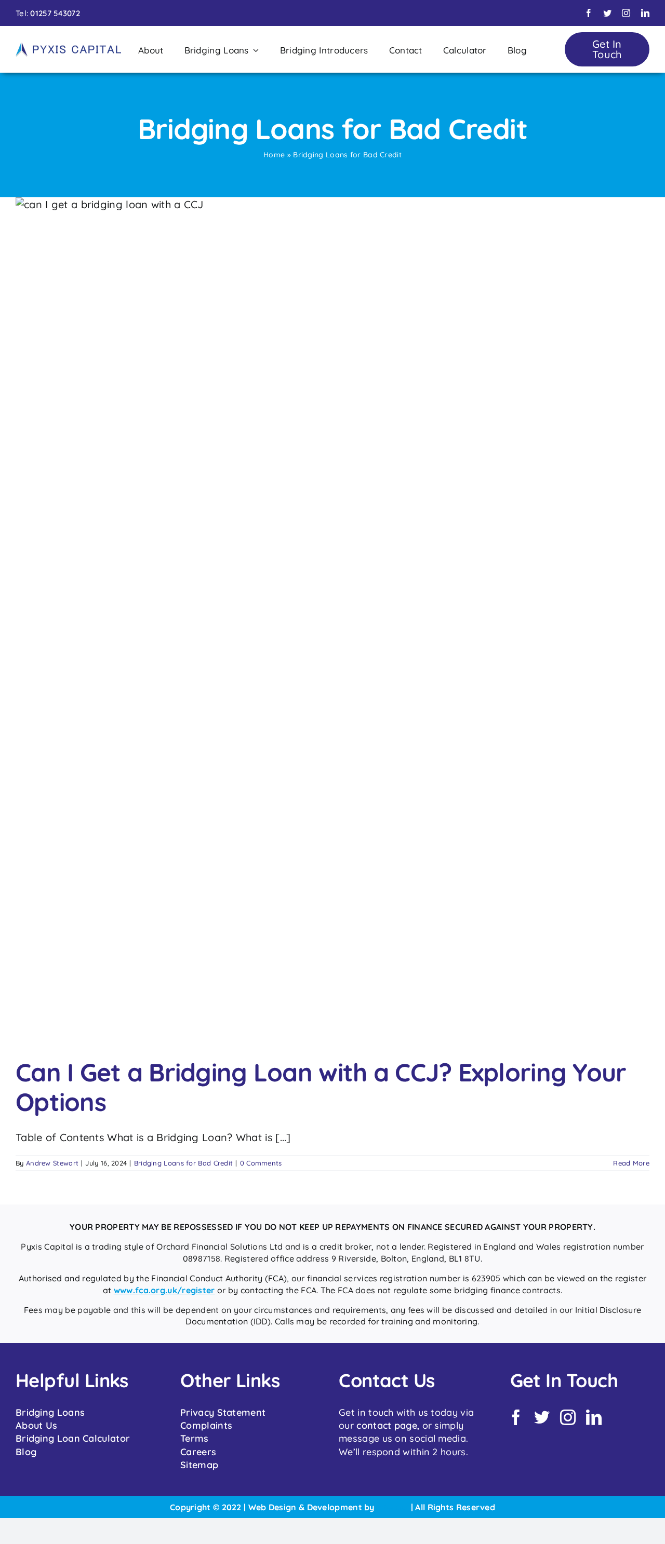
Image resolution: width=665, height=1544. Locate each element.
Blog (26, 1452)
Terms (194, 1438)
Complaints (206, 1425)
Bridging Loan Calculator (73, 1438)
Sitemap (199, 1465)
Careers (198, 1452)
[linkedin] (645, 13)
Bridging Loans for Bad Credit (183, 1163)
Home (274, 154)
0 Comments (261, 1163)
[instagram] (626, 13)
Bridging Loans (50, 1412)
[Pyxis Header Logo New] (68, 46)
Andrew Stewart (52, 1163)
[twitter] (607, 13)
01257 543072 (55, 13)
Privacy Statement (222, 1412)
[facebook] (588, 13)
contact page (386, 1425)
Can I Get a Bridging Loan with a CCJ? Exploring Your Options (321, 1087)
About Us (36, 1425)
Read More (631, 1163)
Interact (392, 1507)
